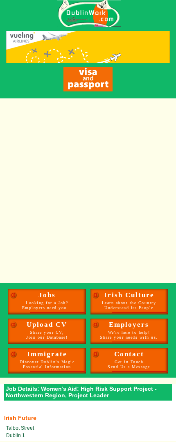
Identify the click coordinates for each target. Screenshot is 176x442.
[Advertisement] (88, 191)
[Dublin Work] (85, 13)
